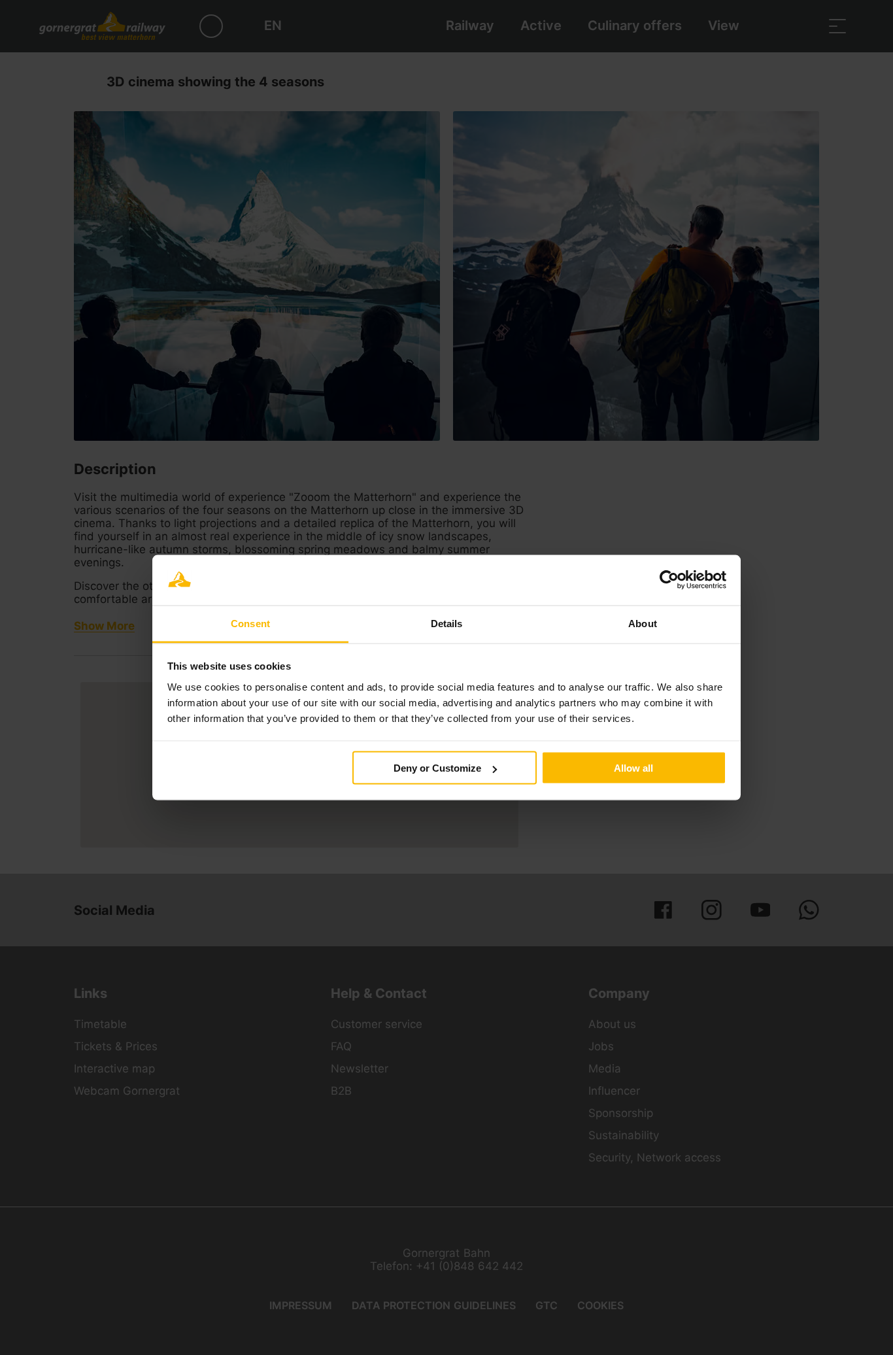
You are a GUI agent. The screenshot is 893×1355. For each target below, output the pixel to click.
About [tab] (642, 622)
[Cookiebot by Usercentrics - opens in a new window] (669, 580)
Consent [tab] (250, 622)
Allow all (633, 768)
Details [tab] (447, 622)
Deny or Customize (437, 768)
